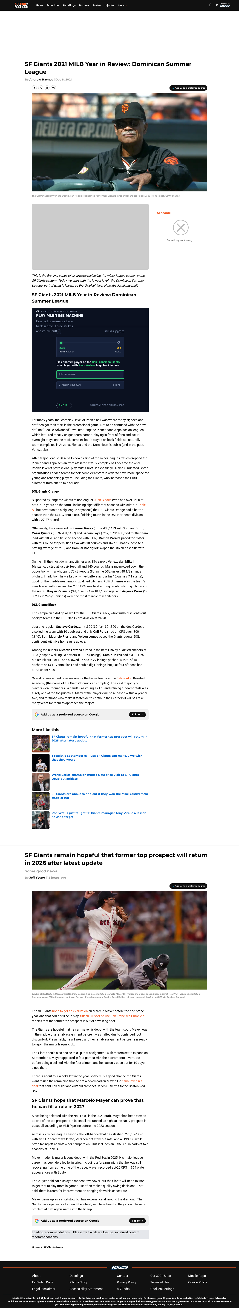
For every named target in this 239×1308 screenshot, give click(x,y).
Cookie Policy (197, 1282)
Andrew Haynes (41, 79)
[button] (90, 385)
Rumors (84, 5)
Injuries (109, 5)
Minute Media (27, 1298)
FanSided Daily (42, 1282)
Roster (97, 5)
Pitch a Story (78, 1282)
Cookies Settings (162, 1289)
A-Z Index (123, 1289)
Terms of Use (159, 1282)
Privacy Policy (126, 1282)
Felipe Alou (124, 678)
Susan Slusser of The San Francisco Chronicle (112, 1016)
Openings (76, 1276)
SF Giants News (53, 1247)
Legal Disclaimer (43, 1289)
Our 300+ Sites (160, 1276)
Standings (69, 5)
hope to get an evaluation (70, 1011)
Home (36, 1247)
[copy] (53, 87)
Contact (122, 1276)
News (39, 5)
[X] (217, 5)
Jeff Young (37, 877)
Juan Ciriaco (102, 500)
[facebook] (210, 5)
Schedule (53, 5)
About (36, 1276)
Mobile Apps (197, 1276)
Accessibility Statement (86, 1289)
